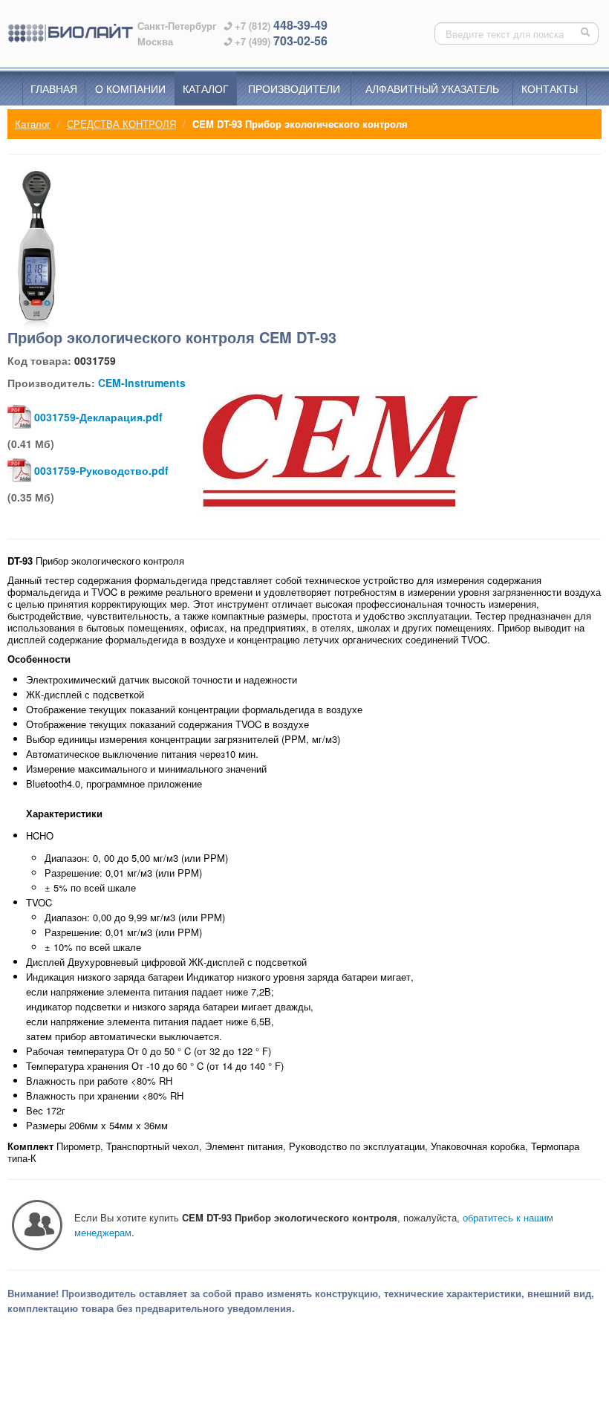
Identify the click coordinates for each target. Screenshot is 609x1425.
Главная (53, 88)
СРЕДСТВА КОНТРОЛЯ (121, 124)
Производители (294, 88)
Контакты (549, 88)
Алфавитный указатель (432, 88)
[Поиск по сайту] (587, 33)
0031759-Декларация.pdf (98, 416)
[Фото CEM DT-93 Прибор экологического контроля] (36, 249)
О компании (130, 88)
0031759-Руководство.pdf (101, 470)
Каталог (206, 88)
